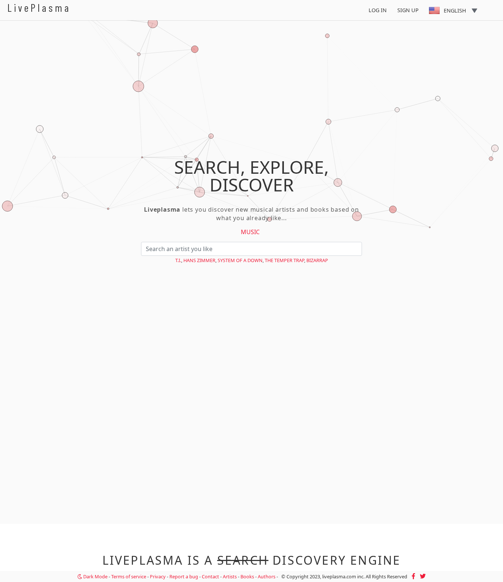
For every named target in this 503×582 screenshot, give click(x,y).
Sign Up (408, 10)
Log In (378, 10)
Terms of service (128, 576)
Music (250, 232)
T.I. (178, 260)
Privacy (158, 576)
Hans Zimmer (199, 260)
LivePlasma (39, 7)
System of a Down (240, 260)
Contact (210, 576)
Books (247, 576)
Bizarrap (317, 260)
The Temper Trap (284, 260)
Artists (230, 576)
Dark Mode (95, 576)
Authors (266, 576)
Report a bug (183, 576)
